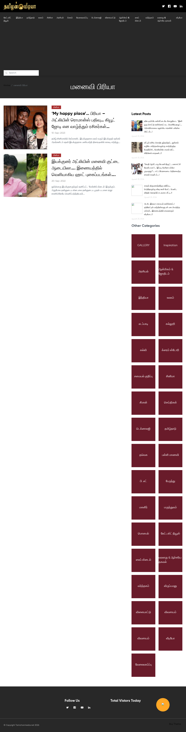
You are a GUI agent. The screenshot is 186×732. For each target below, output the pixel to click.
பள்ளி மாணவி (170, 455)
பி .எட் (143, 481)
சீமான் (143, 402)
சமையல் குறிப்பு (143, 376)
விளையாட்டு (110, 18)
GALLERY (143, 245)
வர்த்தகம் (150, 18)
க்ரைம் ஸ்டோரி (170, 350)
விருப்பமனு (170, 586)
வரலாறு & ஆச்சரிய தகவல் (164, 19)
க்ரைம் (70, 18)
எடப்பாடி (143, 324)
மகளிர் (143, 507)
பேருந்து (170, 481)
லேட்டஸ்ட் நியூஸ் (7, 19)
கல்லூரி (170, 324)
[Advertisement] (93, 48)
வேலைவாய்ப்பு (82, 18)
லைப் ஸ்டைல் (138, 19)
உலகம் (40, 18)
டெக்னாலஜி (96, 18)
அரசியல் (60, 18)
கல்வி (143, 350)
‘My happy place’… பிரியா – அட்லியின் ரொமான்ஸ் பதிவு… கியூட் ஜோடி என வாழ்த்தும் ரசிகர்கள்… (83, 120)
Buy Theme (175, 724)
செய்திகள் (170, 402)
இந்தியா (19, 18)
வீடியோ (179, 18)
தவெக (143, 455)
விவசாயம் (170, 612)
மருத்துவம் (170, 507)
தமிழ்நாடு (31, 18)
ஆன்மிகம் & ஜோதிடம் (124, 19)
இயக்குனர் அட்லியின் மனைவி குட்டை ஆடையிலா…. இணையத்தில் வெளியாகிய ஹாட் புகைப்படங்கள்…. (85, 168)
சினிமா (50, 18)
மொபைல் (143, 533)
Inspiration (170, 245)
